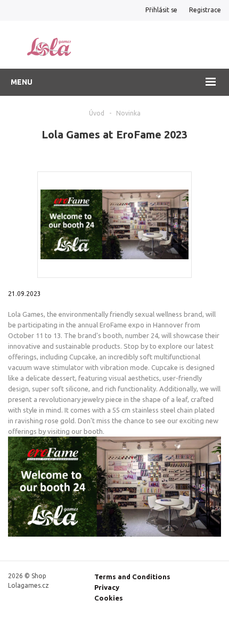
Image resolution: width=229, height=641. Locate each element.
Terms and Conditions (132, 576)
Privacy (106, 587)
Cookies (108, 598)
